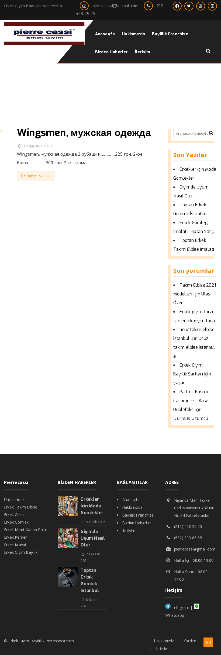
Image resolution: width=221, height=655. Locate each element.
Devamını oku (33, 176)
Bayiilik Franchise (138, 515)
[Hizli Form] (208, 642)
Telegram (180, 607)
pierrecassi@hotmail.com (116, 6)
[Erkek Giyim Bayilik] (44, 43)
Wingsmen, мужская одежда (84, 132)
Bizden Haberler (136, 523)
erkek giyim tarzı (198, 320)
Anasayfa (131, 499)
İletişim (129, 531)
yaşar (179, 383)
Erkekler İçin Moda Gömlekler (92, 505)
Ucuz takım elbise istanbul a (194, 347)
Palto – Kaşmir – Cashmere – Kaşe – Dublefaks (193, 400)
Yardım (190, 641)
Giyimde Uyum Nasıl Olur (93, 538)
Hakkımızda (132, 507)
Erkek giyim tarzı (196, 312)
